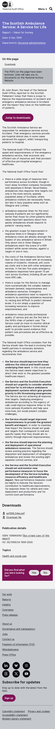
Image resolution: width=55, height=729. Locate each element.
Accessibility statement (15, 715)
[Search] (51, 9)
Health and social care (14, 556)
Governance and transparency (18, 628)
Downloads (10, 64)
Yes (34, 572)
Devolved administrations (32, 42)
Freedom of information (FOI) (18, 644)
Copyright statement (13, 711)
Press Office (9, 654)
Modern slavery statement (16, 718)
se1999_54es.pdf (15, 513)
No (45, 572)
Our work (7, 594)
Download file (13, 517)
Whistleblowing (10, 649)
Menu (41, 9)
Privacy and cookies (39, 711)
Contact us (8, 639)
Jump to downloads (18, 117)
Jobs (5, 634)
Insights (6, 604)
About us (7, 623)
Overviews (7, 609)
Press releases (10, 614)
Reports (6, 599)
